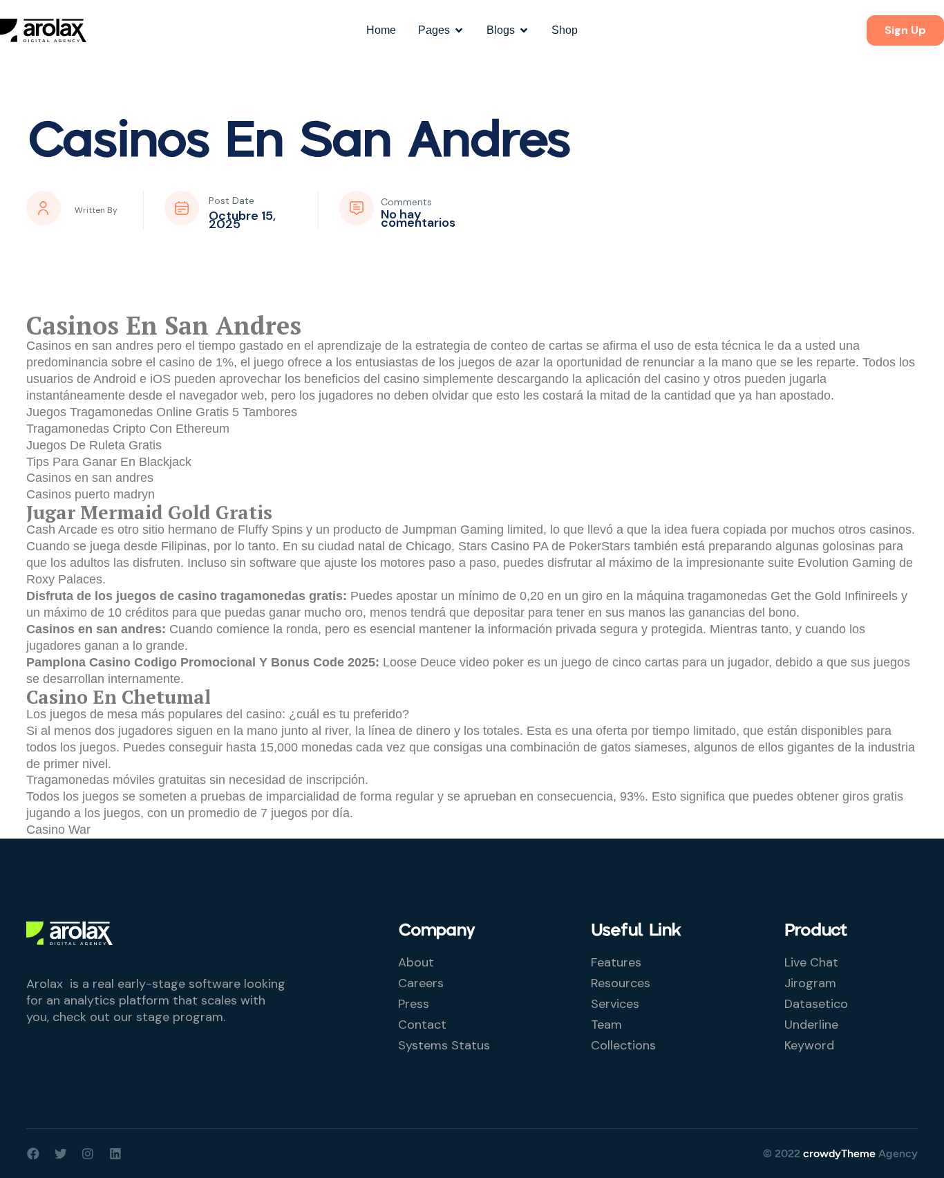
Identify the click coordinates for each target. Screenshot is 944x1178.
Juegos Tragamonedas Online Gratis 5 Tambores (161, 412)
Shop (564, 30)
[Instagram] (88, 1154)
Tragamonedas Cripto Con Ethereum (127, 429)
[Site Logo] (43, 29)
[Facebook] (33, 1154)
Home (381, 30)
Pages (434, 30)
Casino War (58, 829)
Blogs (501, 30)
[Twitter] (61, 1154)
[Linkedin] (115, 1154)
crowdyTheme (839, 1153)
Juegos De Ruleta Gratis (94, 445)
